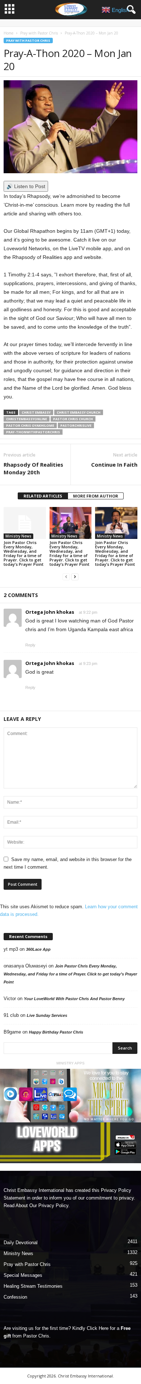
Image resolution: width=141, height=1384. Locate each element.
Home (8, 33)
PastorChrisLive (75, 425)
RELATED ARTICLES (43, 496)
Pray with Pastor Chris (39, 33)
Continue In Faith (114, 464)
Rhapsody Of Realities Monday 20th (33, 468)
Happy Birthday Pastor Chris (56, 1032)
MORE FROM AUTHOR (95, 496)
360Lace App (38, 949)
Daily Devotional (21, 1242)
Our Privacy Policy (48, 1205)
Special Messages (23, 1275)
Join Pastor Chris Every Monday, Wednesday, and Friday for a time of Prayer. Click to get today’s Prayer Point (23, 553)
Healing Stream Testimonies (33, 1286)
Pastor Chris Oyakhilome (30, 425)
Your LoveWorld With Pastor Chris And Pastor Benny (74, 999)
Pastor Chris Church (73, 419)
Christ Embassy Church (79, 412)
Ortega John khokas (49, 612)
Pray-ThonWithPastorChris (33, 432)
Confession (15, 1297)
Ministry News (18, 536)
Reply (30, 645)
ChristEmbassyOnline (26, 419)
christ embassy (36, 412)
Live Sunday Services (47, 1015)
